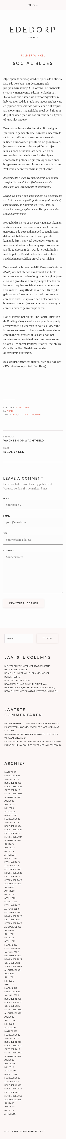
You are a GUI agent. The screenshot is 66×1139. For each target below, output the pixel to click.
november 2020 (13, 1002)
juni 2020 (9, 1020)
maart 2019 (10, 1074)
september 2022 (13, 923)
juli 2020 (9, 1016)
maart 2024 (10, 858)
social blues (26, 414)
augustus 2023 (12, 883)
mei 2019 (9, 1067)
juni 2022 (9, 934)
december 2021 (12, 955)
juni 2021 (9, 977)
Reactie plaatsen (23, 603)
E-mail (6, 516)
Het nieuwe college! (16, 669)
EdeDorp (33, 29)
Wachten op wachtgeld (23, 440)
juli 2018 (9, 1103)
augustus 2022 (12, 926)
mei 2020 (9, 1024)
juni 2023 (9, 890)
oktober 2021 (12, 962)
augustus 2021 (12, 970)
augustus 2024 (12, 840)
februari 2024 (12, 862)
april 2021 (9, 984)
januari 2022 (11, 952)
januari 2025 (11, 822)
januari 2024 (11, 865)
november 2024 (13, 829)
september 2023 (13, 880)
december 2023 (12, 869)
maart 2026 (10, 772)
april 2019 (9, 1070)
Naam (6, 498)
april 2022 (9, 941)
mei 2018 (9, 1110)
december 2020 (12, 998)
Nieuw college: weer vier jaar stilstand (27, 666)
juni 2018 (9, 1106)
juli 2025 (9, 801)
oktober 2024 (12, 833)
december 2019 (12, 1042)
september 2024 (13, 837)
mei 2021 (9, 980)
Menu (33, 5)
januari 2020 (11, 1038)
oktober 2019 (12, 1049)
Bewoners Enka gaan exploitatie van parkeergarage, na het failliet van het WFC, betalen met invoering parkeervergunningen (31, 688)
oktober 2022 (12, 919)
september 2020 (13, 1009)
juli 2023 (9, 887)
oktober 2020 (12, 1006)
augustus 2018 (12, 1099)
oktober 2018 (12, 1092)
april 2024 (9, 855)
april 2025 (9, 811)
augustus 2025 (12, 797)
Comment (8, 550)
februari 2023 (12, 905)
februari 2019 (12, 1078)
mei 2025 (9, 808)
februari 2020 (12, 1034)
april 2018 (9, 1114)
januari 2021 (11, 995)
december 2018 (12, 1085)
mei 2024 (9, 851)
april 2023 (9, 898)
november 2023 (13, 872)
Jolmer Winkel (33, 55)
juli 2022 (9, 930)
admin (11, 411)
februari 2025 (12, 819)
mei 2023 (9, 894)
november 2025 (13, 786)
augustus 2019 (12, 1056)
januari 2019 (11, 1081)
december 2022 (12, 912)
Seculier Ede (13, 451)
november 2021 (13, 959)
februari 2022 (12, 948)
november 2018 (13, 1088)
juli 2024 (9, 844)
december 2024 (12, 826)
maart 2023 (10, 901)
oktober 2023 (12, 876)
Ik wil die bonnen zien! (17, 680)
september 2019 (13, 1052)
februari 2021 (12, 991)
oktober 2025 (12, 790)
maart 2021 (10, 988)
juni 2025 (9, 804)
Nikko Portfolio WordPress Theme (24, 1131)
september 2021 (13, 966)
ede (15, 414)
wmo (38, 414)
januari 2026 (11, 779)
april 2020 (9, 1027)
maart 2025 (10, 815)
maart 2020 (10, 1031)
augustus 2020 (12, 1013)
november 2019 (13, 1045)
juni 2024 (9, 847)
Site (5, 533)
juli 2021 (9, 973)
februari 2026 (12, 775)
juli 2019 (9, 1060)
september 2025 (13, 793)
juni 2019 (9, 1063)
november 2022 (13, 916)
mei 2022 (9, 937)
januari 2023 (11, 908)
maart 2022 (10, 944)
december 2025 (12, 783)
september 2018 (13, 1096)
